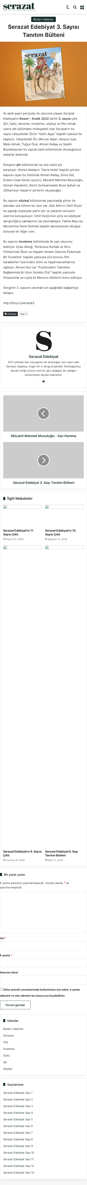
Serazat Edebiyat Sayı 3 (18, 1106)
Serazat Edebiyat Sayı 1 (17, 1092)
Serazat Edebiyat (43, 356)
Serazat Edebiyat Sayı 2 (18, 1099)
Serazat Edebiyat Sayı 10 (18, 1152)
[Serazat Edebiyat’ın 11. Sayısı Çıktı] (22, 516)
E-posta (6, 955)
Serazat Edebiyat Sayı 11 (18, 1159)
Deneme (8, 1035)
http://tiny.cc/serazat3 (18, 303)
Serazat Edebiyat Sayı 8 (18, 1139)
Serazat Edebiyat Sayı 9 (18, 1146)
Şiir (5, 1062)
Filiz (5, 1042)
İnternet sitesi (9, 972)
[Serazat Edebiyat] (19, 7)
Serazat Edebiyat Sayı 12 (18, 1165)
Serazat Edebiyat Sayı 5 (18, 1119)
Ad (3, 938)
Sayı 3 (23, 314)
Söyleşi (7, 1068)
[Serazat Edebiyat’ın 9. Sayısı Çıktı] (22, 696)
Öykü (6, 1055)
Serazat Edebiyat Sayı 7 (18, 1132)
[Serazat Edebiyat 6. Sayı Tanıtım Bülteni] (64, 696)
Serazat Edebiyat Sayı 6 (18, 1126)
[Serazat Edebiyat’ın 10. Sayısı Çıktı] (64, 516)
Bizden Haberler (43, 19)
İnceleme (9, 1048)
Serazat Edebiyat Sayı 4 (18, 1112)
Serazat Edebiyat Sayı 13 (18, 1172)
